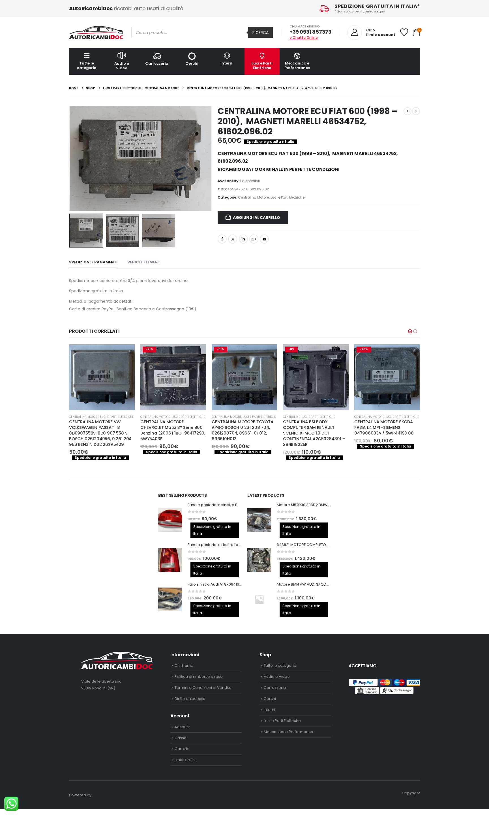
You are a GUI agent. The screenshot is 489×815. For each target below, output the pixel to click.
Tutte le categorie (86, 65)
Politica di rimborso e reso (199, 676)
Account (182, 727)
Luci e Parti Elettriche (262, 65)
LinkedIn (243, 239)
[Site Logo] (96, 32)
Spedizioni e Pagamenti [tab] (93, 262)
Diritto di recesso (190, 698)
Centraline (220, 417)
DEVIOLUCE (361, 417)
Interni (226, 63)
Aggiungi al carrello (256, 217)
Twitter (232, 239)
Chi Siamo (184, 665)
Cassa (180, 738)
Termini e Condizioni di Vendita (203, 687)
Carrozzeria (157, 63)
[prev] (407, 111)
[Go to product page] (170, 520)
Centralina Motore (253, 197)
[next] (416, 111)
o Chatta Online (303, 37)
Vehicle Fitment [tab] (143, 262)
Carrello (182, 748)
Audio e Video (121, 66)
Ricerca (260, 32)
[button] (70, 158)
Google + (253, 239)
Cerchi (191, 63)
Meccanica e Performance (297, 65)
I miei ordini (185, 759)
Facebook (222, 239)
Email (264, 239)
